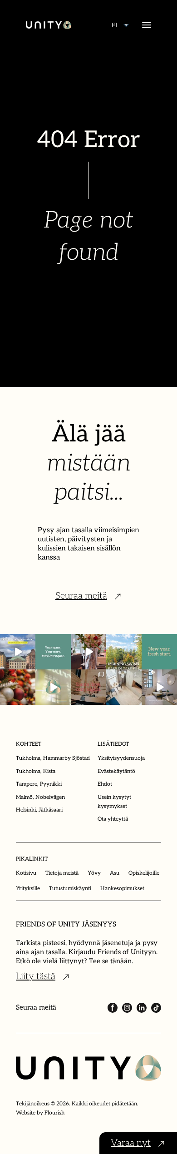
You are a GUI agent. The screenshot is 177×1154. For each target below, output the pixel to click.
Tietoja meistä (62, 873)
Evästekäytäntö (116, 771)
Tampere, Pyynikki (39, 784)
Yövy (94, 873)
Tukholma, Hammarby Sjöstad (53, 758)
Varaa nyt (131, 1143)
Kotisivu (26, 873)
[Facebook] (113, 1008)
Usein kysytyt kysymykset (114, 802)
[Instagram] (127, 1008)
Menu (146, 25)
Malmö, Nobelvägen (40, 797)
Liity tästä (35, 976)
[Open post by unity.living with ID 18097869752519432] (17, 651)
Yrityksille (28, 888)
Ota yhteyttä (113, 819)
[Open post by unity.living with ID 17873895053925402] (124, 687)
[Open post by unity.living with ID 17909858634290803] (159, 651)
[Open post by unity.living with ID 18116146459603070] (53, 687)
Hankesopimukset (122, 888)
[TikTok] (156, 1008)
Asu (114, 873)
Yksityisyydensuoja (121, 758)
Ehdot (105, 784)
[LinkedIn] (142, 1008)
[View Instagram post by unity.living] (29, 664)
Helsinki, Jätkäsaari (39, 810)
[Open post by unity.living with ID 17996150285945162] (53, 651)
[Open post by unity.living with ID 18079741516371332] (159, 687)
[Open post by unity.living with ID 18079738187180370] (17, 687)
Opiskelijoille (143, 873)
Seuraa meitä (81, 595)
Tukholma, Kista (35, 771)
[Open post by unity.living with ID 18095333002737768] (124, 651)
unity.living (17, 642)
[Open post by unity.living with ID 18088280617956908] (88, 687)
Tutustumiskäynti (70, 888)
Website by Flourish (40, 1112)
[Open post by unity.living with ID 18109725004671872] (88, 651)
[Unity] (48, 25)
